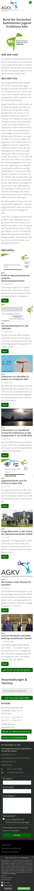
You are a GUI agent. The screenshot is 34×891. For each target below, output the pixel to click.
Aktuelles (7, 250)
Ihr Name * (8, 778)
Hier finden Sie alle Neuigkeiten (17, 670)
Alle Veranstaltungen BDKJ (17, 697)
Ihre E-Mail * (9, 787)
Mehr (4, 300)
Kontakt (5, 703)
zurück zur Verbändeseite (14, 737)
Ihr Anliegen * (9, 795)
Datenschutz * (9, 816)
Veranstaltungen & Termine (14, 681)
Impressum (4, 875)
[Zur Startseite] (10, 5)
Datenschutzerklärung (9, 873)
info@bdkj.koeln (8, 724)
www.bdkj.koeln (8, 727)
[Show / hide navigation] (30, 2)
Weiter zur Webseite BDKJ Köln (16, 731)
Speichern (8, 888)
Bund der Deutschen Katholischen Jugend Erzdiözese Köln (17, 23)
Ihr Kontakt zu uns (10, 744)
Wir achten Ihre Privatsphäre (17, 858)
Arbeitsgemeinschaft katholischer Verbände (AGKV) (16, 750)
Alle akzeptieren (23, 888)
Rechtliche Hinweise (6, 879)
